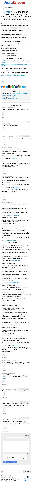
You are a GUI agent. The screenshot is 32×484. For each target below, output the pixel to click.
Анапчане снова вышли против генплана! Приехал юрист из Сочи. (15, 97)
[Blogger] (11, 87)
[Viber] (18, 87)
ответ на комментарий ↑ (24, 136)
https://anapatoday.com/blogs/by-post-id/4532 (13, 75)
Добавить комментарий (10, 462)
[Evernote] (13, 87)
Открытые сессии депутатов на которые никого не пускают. (15, 94)
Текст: (4, 439)
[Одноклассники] (4, 87)
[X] (9, 87)
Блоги (7, 11)
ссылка (4, 378)
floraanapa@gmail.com (13, 282)
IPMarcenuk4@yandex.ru (12, 215)
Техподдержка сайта (6, 476)
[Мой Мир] (7, 87)
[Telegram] (25, 87)
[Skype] (23, 87)
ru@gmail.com (16, 158)
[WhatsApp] (20, 87)
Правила (27, 453)
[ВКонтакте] (2, 87)
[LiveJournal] (16, 87)
